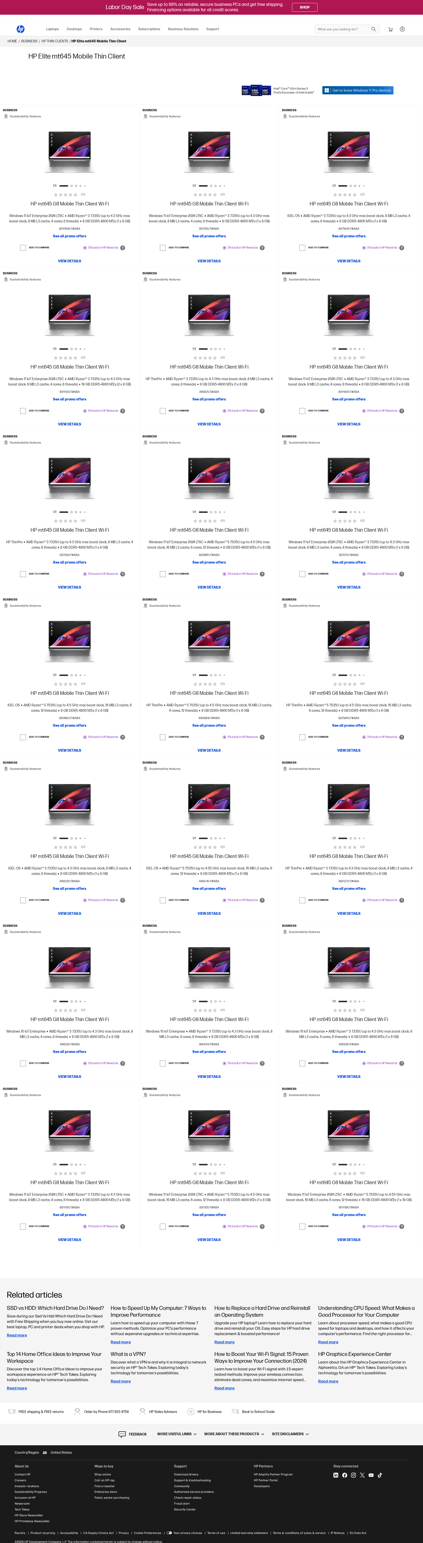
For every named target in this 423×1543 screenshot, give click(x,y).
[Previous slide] (42, 152)
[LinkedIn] (335, 1475)
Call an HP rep (104, 1480)
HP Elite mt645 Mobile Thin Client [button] (98, 41)
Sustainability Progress (31, 1492)
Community (181, 1486)
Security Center (185, 1509)
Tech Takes (22, 1509)
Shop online (102, 1474)
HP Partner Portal (266, 1480)
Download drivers (186, 1474)
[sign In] (402, 29)
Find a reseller (104, 1486)
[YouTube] (371, 1475)
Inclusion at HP (25, 1497)
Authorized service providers (194, 1492)
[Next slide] (96, 152)
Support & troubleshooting (192, 1480)
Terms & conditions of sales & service (299, 1533)
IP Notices (338, 1533)
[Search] (374, 29)
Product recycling (43, 1533)
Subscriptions (149, 29)
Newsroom (22, 1503)
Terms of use (216, 1533)
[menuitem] (52, 29)
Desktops (74, 29)
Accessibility (69, 1533)
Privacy (124, 1533)
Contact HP (22, 1474)
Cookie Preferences (147, 1533)
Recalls (20, 1533)
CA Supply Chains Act (98, 1533)
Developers (262, 1486)
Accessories (120, 29)
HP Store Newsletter (29, 1515)
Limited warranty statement (249, 1533)
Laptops (52, 29)
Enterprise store (105, 1492)
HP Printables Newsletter (32, 1521)
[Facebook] (344, 1475)
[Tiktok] (379, 1475)
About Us (22, 1466)
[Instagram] (353, 1475)
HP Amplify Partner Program (273, 1474)
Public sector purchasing (111, 1497)
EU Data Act (358, 1533)
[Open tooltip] (122, 247)
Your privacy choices (188, 1533)
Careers (20, 1480)
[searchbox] (343, 29)
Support (212, 29)
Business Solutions (183, 29)
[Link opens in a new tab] (358, 90)
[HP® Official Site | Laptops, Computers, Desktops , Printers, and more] (20, 29)
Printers (96, 29)
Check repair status (187, 1497)
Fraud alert (181, 1503)
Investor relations (27, 1486)
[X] (362, 1475)
